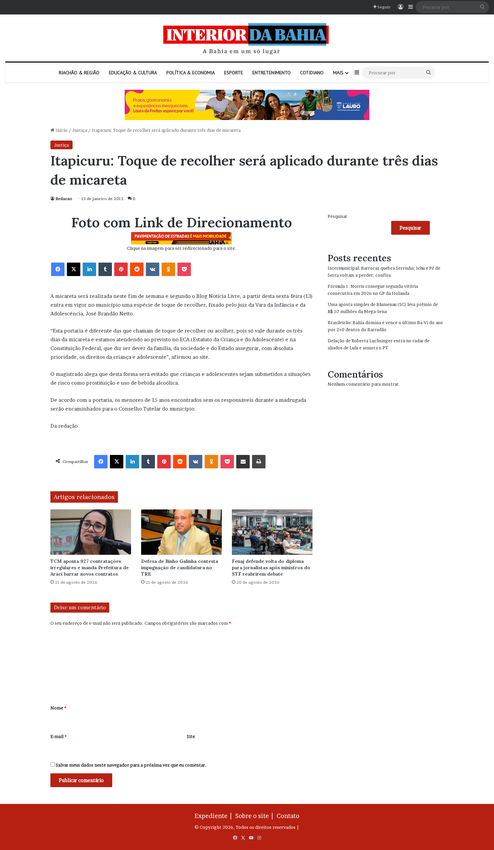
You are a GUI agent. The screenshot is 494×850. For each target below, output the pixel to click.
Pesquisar (337, 216)
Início (61, 130)
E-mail (58, 736)
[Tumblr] (105, 269)
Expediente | (214, 815)
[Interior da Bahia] (247, 38)
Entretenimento (271, 73)
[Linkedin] (89, 269)
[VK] (152, 269)
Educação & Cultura (133, 73)
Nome (58, 707)
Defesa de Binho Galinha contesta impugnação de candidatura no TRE (179, 567)
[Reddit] (136, 269)
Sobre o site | (255, 815)
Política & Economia (190, 73)
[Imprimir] (258, 461)
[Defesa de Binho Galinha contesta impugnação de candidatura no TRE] (181, 532)
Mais (338, 73)
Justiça (79, 130)
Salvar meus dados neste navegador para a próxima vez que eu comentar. (131, 765)
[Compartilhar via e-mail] (243, 461)
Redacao (63, 198)
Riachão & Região (79, 73)
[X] (73, 269)
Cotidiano (312, 73)
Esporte (233, 73)
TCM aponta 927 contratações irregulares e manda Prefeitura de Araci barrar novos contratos (89, 567)
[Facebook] (58, 269)
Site (191, 736)
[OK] (168, 269)
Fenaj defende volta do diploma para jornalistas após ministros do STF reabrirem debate (271, 567)
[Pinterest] (121, 269)
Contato (288, 815)
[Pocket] (184, 269)
